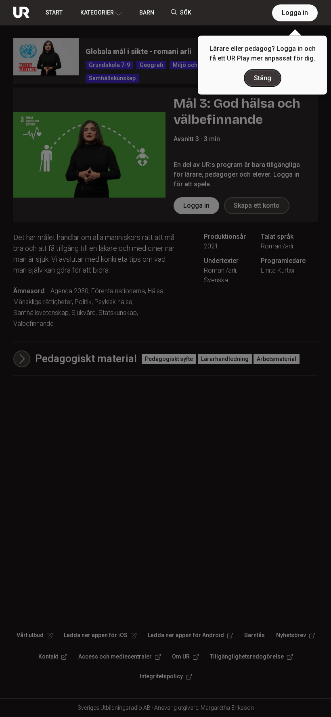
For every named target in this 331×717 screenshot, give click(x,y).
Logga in (295, 13)
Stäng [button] (262, 78)
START (54, 12)
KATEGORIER (97, 12)
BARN (146, 12)
